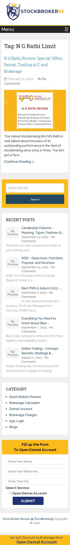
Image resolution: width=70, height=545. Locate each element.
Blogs (13, 427)
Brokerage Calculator (24, 403)
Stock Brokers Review (25, 397)
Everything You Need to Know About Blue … (38, 321)
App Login (16, 421)
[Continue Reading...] (18, 161)
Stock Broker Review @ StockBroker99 (28, 518)
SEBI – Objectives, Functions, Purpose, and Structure (42, 260)
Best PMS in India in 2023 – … (41, 288)
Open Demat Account (36, 542)
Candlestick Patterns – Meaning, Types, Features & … (42, 230)
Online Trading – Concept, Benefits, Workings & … (40, 351)
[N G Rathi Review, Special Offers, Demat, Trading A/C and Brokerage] (35, 110)
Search (35, 199)
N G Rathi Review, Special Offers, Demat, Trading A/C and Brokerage (33, 65)
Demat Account (20, 409)
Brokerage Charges (23, 415)
